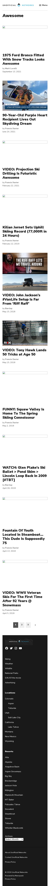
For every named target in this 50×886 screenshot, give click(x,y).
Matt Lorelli (11, 68)
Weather (9, 663)
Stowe (8, 818)
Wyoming (9, 741)
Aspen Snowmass (13, 771)
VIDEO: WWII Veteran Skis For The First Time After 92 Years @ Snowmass (22, 599)
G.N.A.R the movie (13, 677)
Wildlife (8, 668)
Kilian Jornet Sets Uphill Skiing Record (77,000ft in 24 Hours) (24, 231)
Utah (7, 712)
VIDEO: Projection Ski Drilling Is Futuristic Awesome (21, 173)
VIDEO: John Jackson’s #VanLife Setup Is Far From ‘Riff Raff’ (21, 299)
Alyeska (8, 762)
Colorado (9, 698)
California (9, 722)
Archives (9, 836)
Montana (9, 731)
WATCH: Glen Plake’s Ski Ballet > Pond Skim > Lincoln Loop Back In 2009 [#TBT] (24, 473)
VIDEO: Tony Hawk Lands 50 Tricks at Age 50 (24, 352)
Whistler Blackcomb (14, 828)
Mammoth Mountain (14, 795)
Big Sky (8, 776)
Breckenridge (11, 780)
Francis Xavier (12, 128)
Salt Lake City (14, 717)
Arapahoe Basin (12, 766)
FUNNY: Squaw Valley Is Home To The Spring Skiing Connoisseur (23, 413)
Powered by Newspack (14, 875)
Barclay (8, 308)
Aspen (11, 703)
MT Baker (9, 799)
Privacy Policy (10, 862)
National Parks (11, 673)
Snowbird (9, 809)
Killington (9, 790)
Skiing (7, 659)
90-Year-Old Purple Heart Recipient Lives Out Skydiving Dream (24, 119)
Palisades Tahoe (12, 804)
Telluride (12, 708)
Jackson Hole (11, 785)
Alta (7, 757)
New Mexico (10, 736)
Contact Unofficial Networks (16, 857)
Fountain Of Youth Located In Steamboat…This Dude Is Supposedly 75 (23, 536)
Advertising (10, 682)
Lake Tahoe (13, 727)
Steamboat (10, 813)
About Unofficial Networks (15, 852)
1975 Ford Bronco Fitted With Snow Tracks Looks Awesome (23, 59)
